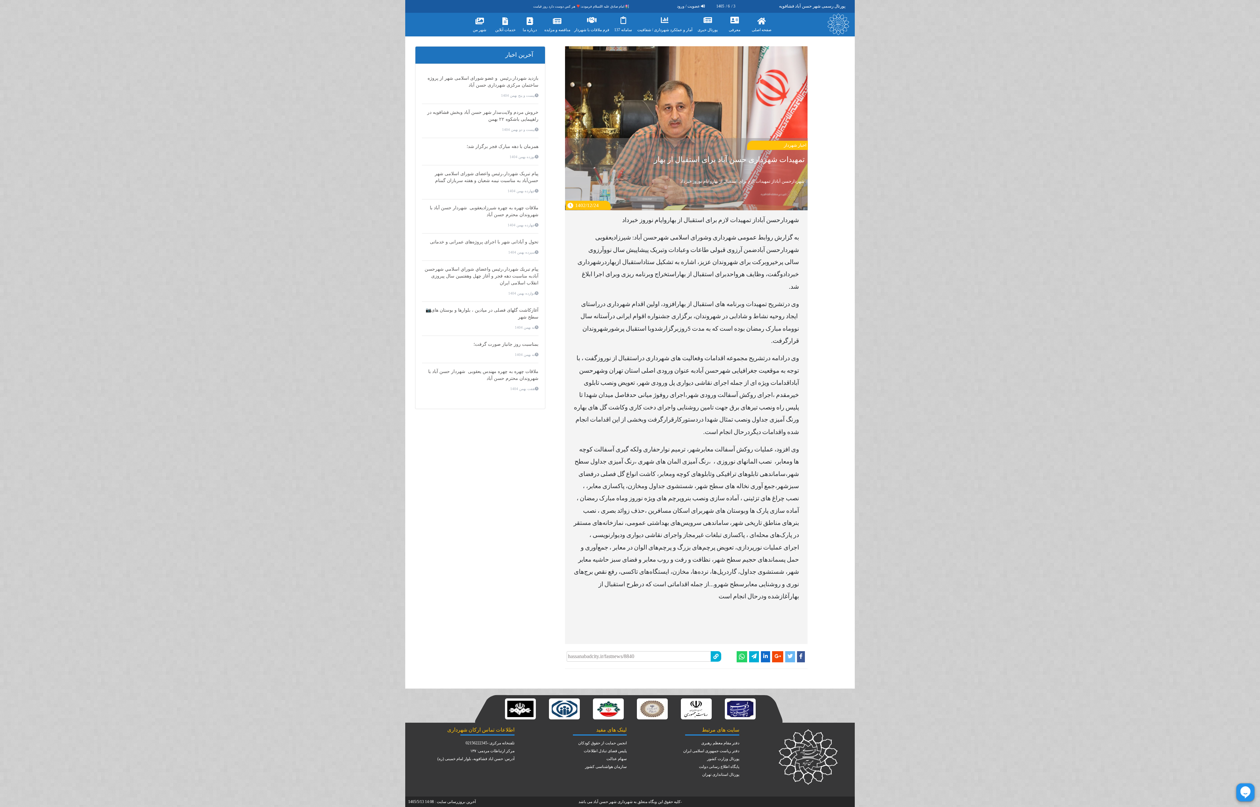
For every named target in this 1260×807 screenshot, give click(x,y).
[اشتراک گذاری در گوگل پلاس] (777, 656)
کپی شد (646, 650)
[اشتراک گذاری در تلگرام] (754, 656)
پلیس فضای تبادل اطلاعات (605, 751)
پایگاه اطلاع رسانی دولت (719, 766)
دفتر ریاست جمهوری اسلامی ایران (711, 751)
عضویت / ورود (688, 6)
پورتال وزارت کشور (723, 758)
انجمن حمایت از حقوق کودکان (602, 743)
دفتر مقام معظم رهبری (720, 743)
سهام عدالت (616, 758)
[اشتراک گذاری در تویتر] (790, 656)
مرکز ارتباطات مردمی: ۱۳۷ (492, 751)
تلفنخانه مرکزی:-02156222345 (490, 743)
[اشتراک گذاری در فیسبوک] (801, 656)
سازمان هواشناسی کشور (606, 766)
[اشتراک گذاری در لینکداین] (765, 656)
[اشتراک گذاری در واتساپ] (742, 656)
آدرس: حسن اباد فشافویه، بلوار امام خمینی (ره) (475, 758)
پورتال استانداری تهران (720, 774)
